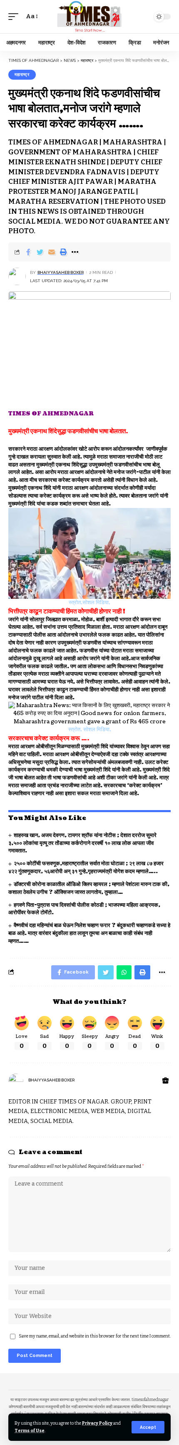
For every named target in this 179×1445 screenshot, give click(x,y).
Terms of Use (30, 1430)
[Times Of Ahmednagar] (89, 16)
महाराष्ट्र (22, 74)
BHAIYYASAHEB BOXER (60, 272)
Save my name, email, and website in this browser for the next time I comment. (95, 1336)
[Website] (165, 1081)
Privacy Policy (97, 1423)
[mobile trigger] (15, 16)
